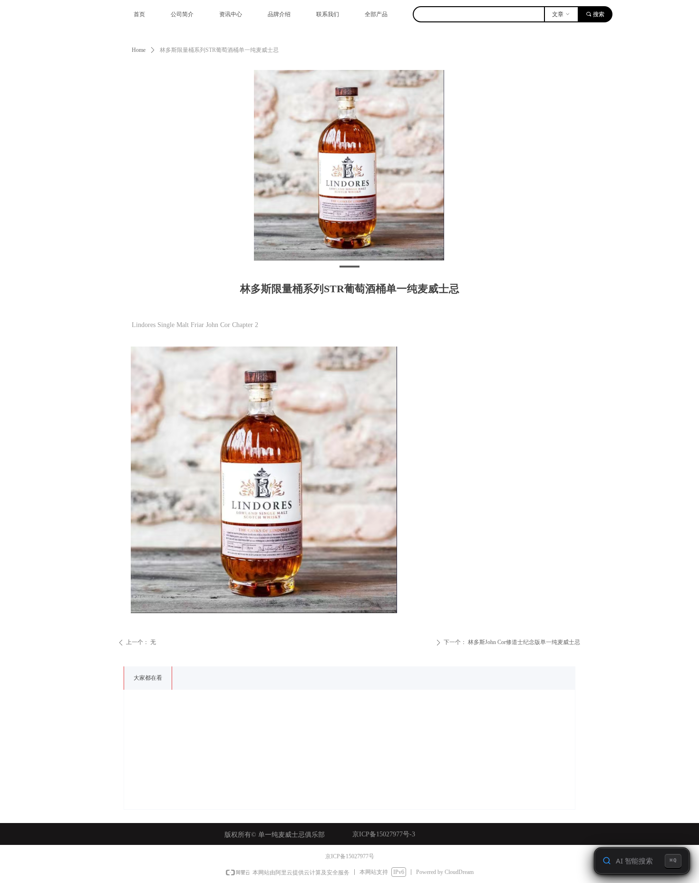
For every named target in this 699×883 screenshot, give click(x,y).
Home (139, 50)
